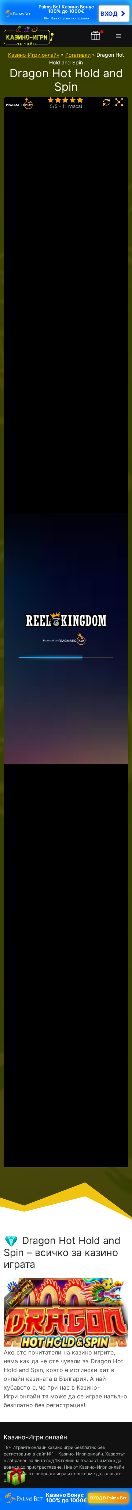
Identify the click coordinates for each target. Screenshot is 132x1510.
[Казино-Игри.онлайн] (29, 36)
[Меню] (120, 36)
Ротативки (78, 55)
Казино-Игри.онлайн (33, 55)
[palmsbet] (66, 1498)
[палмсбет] (66, 12)
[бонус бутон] (96, 36)
